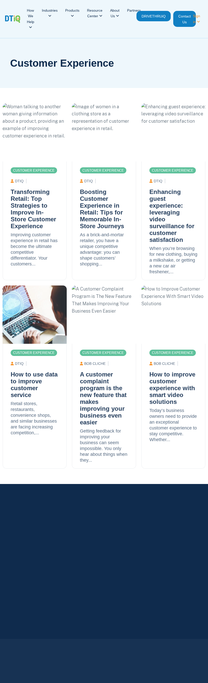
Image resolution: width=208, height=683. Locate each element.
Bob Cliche (95, 364)
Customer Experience (62, 63)
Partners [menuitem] (134, 10)
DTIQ (19, 181)
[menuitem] (30, 19)
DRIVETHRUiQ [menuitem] (154, 16)
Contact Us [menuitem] (184, 19)
